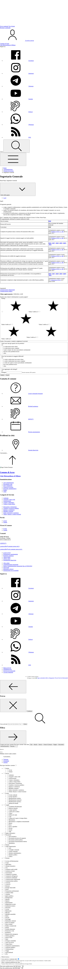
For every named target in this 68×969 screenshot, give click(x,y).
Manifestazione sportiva (15, 801)
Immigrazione (9, 897)
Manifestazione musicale (15, 800)
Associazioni (8, 872)
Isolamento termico (10, 906)
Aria (6, 867)
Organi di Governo (8, 487)
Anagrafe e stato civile (9, 499)
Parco (10, 825)
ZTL (6, 954)
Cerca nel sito (3, 724)
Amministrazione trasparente (10, 564)
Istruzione (7, 907)
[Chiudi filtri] (13, 737)
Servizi (40, 744)
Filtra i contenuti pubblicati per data (10, 962)
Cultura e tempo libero (9, 504)
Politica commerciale (10, 926)
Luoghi (5, 530)
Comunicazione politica (11, 881)
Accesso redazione (8, 672)
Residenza (8, 932)
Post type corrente (18, 744)
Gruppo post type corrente (7, 744)
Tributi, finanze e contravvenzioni (12, 514)
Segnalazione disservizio (9, 560)
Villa (10, 831)
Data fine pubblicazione (6, 968)
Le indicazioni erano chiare (10, 346)
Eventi (5, 528)
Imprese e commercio (9, 510)
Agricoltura (8, 864)
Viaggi (7, 950)
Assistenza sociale (10, 871)
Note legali (6, 567)
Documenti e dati (7, 484)
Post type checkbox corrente (7, 765)
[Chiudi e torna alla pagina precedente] (13, 705)
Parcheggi (8, 919)
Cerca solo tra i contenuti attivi (9, 959)
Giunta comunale (13, 851)
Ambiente (5, 498)
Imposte (7, 899)
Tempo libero (8, 944)
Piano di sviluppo (9, 922)
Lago (10, 816)
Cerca (25, 724)
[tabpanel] (34, 812)
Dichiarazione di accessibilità (10, 570)
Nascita (7, 917)
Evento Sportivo (13, 796)
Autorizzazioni (7, 501)
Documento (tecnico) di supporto (17, 838)
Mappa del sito (7, 668)
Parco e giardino (13, 826)
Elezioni (7, 886)
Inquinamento (9, 902)
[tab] (5, 759)
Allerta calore (6, 558)
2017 (53, 243)
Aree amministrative (8, 482)
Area (10, 848)
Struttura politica (13, 854)
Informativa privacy (8, 569)
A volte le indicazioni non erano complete (14, 361)
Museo (10, 823)
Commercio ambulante (11, 877)
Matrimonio (8, 911)
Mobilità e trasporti (8, 511)
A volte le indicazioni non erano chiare (13, 359)
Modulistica (12, 843)
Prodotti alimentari (10, 929)
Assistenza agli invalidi (11, 869)
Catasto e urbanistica (8, 502)
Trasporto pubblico (10, 947)
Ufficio (10, 856)
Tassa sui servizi (9, 942)
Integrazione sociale (10, 904)
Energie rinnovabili (10, 887)
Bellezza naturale (13, 808)
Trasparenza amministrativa (12, 945)
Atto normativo (13, 836)
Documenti (61, 744)
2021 (50, 244)
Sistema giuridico (9, 936)
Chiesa (10, 813)
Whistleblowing (7, 669)
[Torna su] (12, 466)
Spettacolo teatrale (13, 803)
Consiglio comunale (14, 850)
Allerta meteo (6, 557)
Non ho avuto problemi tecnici (11, 351)
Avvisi (5, 520)
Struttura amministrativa (15, 853)
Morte (6, 916)
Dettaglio (3, 372)
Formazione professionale (12, 891)
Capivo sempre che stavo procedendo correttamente (16, 350)
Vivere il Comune (48, 744)
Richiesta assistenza (8, 555)
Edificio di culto (13, 815)
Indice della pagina (5, 195)
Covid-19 (7, 884)
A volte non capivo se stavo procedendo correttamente (17, 362)
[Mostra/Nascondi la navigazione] (13, 159)
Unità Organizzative (10, 846)
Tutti (31, 744)
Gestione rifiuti (9, 892)
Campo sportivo (13, 810)
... (16, 746)
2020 (64, 243)
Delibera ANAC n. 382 (57, 231)
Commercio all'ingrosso (11, 876)
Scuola (10, 830)
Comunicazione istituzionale (12, 879)
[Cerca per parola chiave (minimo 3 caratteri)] (13, 686)
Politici (5, 490)
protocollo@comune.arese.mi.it (9, 546)
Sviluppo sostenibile (10, 941)
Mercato (7, 912)
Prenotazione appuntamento (10, 554)
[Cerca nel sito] (16, 146)
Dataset (7, 845)
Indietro (2, 375)
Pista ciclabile (8, 924)
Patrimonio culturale (10, 921)
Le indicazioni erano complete (11, 348)
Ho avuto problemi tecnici (10, 364)
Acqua (7, 862)
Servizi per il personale (9, 671)
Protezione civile (9, 931)
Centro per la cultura (14, 811)
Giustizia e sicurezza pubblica (11, 508)
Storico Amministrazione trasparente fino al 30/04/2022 (17, 566)
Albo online (6, 563)
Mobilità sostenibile (10, 914)
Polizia (7, 927)
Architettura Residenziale (15, 806)
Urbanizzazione (9, 949)
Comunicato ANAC (55, 280)
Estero (7, 889)
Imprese (7, 901)
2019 (60, 243)
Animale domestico (10, 866)
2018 (57, 243)
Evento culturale (13, 795)
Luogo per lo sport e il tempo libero (18, 818)
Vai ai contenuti (4, 26)
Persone (12, 746)
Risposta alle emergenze (11, 934)
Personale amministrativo (9, 488)
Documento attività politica (16, 840)
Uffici (4, 491)
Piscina (10, 828)
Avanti (7, 375)
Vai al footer (11, 26)
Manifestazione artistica (15, 798)
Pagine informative (10, 833)
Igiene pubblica (9, 896)
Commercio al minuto (11, 874)
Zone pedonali (9, 952)
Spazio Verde (8, 937)
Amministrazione (5, 746)
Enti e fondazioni (7, 485)
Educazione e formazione (10, 507)
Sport (6, 939)
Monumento (12, 820)
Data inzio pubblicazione (6, 966)
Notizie (5, 522)
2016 (50, 243)
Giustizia (7, 894)
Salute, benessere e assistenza (11, 513)
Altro (4, 353)
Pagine (55, 744)
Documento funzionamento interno (18, 841)
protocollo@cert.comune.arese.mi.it (11, 549)
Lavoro (7, 909)
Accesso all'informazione (11, 861)
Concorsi (7, 882)
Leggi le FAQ (7, 552)
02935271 (3, 543)
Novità (35, 744)
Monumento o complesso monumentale (19, 821)
